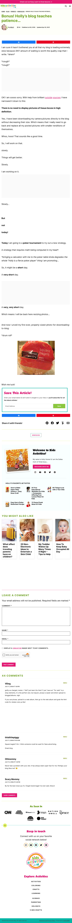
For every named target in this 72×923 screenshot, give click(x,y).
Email (5, 639)
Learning (36, 893)
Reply (65, 683)
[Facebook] (45, 472)
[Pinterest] (55, 472)
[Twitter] (50, 472)
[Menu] (70, 6)
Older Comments (9, 795)
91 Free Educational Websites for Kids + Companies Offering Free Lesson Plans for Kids (38, 493)
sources (57, 97)
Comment (7, 606)
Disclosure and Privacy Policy (47, 920)
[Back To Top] (5, 825)
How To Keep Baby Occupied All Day (62, 548)
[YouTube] (40, 472)
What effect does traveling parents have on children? (9, 550)
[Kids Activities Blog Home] (8, 6)
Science (36, 898)
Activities (36, 881)
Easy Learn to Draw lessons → (41, 2)
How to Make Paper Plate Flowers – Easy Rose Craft (16, 490)
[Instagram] (35, 472)
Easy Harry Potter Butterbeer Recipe (17, 503)
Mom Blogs (20, 11)
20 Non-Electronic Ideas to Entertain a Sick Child (26, 549)
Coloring (36, 885)
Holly (12, 27)
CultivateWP (66, 920)
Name (5, 630)
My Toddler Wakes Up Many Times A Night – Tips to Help (44, 549)
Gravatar (17, 648)
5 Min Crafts (36, 910)
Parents (13, 11)
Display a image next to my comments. (26, 648)
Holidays (36, 906)
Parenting (36, 902)
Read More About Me (41, 466)
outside (48, 97)
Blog (7, 11)
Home (3, 11)
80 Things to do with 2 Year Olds (58, 488)
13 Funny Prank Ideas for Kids (37, 503)
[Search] (66, 6)
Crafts (36, 889)
